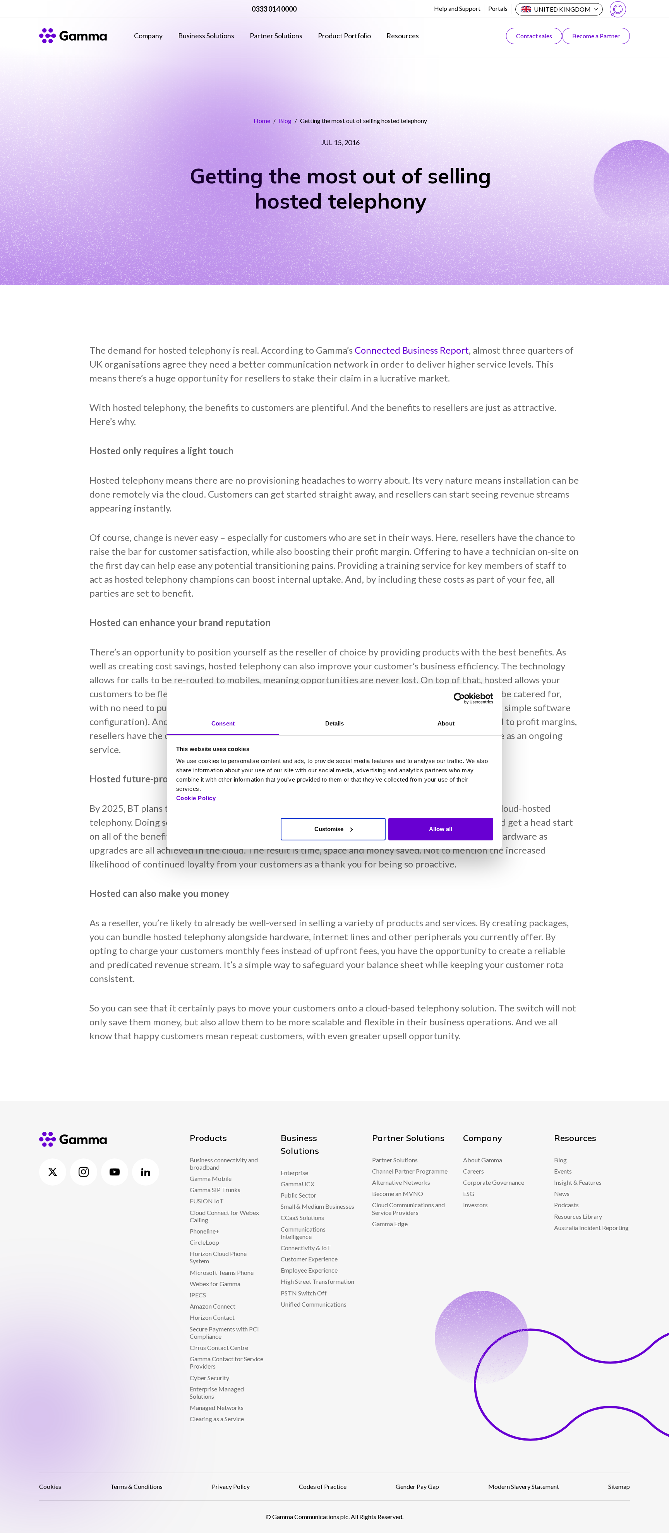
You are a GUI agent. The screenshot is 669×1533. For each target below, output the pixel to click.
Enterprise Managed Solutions (217, 1392)
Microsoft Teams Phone (222, 1272)
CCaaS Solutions (302, 1217)
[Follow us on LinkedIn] (145, 1172)
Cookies (50, 1486)
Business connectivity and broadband (224, 1163)
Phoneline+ (205, 1231)
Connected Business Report (412, 350)
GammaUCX (297, 1183)
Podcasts (566, 1204)
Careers (473, 1171)
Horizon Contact (212, 1317)
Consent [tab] (223, 723)
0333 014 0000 (274, 9)
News (562, 1193)
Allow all (440, 829)
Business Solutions (206, 35)
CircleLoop (204, 1242)
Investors (475, 1204)
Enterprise (294, 1172)
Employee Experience (309, 1270)
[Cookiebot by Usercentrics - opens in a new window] (459, 698)
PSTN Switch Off (304, 1293)
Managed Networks (217, 1407)
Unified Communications (314, 1304)
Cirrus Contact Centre (219, 1347)
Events (563, 1171)
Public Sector (298, 1195)
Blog (285, 120)
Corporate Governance (493, 1182)
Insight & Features (578, 1182)
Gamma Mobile (211, 1178)
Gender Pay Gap (417, 1486)
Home (262, 120)
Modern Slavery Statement (523, 1486)
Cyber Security (209, 1377)
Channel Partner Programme (410, 1171)
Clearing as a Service (217, 1418)
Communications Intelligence (303, 1232)
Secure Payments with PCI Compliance (224, 1332)
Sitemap (619, 1486)
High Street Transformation (317, 1281)
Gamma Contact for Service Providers (226, 1362)
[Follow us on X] (52, 1172)
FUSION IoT (207, 1200)
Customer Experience (309, 1259)
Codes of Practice (323, 1486)
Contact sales (534, 35)
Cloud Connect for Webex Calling (224, 1216)
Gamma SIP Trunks (215, 1189)
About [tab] (446, 723)
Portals (498, 8)
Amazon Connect (212, 1306)
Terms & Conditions (136, 1486)
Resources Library (578, 1216)
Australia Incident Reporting (591, 1227)
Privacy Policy (231, 1486)
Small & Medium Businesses (317, 1206)
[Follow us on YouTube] (114, 1172)
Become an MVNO (397, 1193)
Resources (402, 35)
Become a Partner (596, 35)
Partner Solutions (276, 35)
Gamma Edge (390, 1223)
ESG (468, 1193)
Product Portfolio (344, 35)
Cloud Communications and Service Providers (408, 1208)
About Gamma (482, 1159)
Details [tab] (334, 723)
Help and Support (457, 8)
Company (148, 35)
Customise (328, 829)
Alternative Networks (401, 1182)
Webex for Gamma (215, 1283)
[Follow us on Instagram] (83, 1172)
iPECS (198, 1295)
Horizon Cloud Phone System (218, 1257)
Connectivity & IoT (306, 1247)
